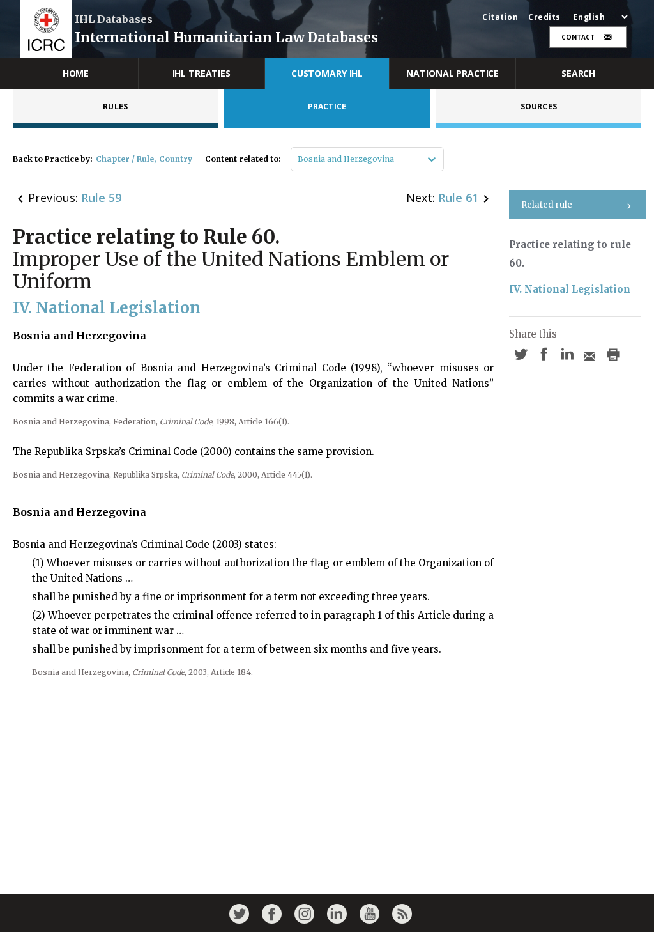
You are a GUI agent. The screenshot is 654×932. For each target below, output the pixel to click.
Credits (544, 17)
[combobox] (299, 159)
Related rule (546, 204)
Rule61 (458, 197)
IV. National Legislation (569, 289)
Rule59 (101, 197)
